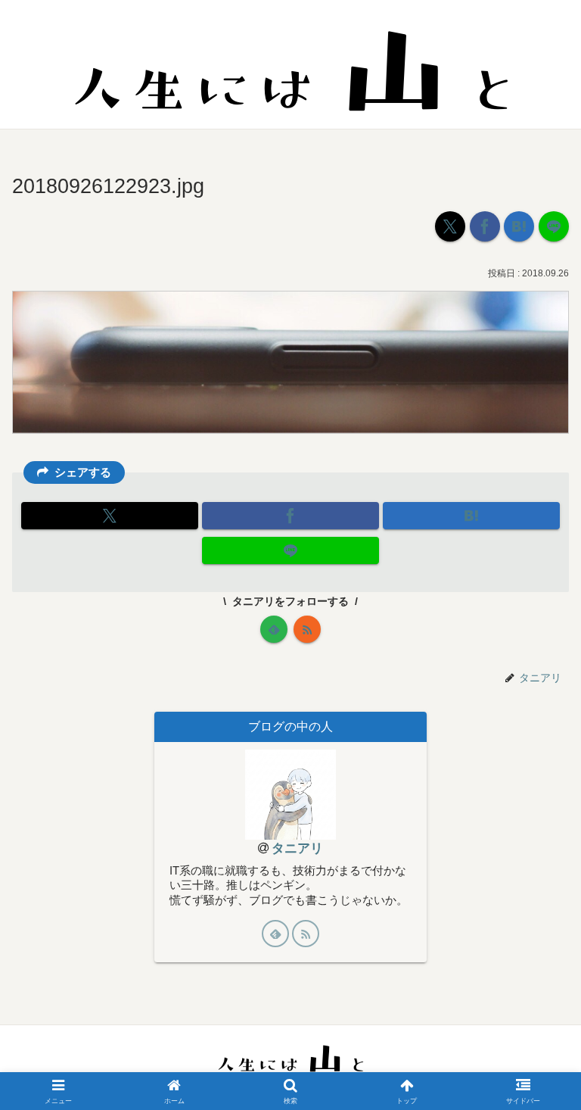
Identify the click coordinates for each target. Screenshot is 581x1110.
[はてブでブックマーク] (519, 226)
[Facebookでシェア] (485, 226)
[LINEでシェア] (554, 226)
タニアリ (297, 848)
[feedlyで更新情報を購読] (273, 629)
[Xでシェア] (450, 226)
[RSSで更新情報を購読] (307, 629)
